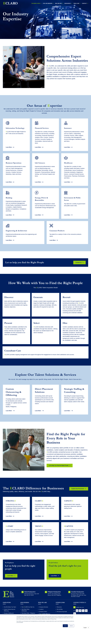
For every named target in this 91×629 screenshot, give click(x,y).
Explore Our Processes (78, 488)
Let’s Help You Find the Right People (58, 465)
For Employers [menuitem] (35, 3)
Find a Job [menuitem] (76, 3)
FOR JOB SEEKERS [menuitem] (47, 3)
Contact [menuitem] (84, 3)
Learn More (9, 147)
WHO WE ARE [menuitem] (58, 3)
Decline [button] (71, 625)
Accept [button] (65, 625)
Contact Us (79, 262)
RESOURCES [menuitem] (67, 3)
